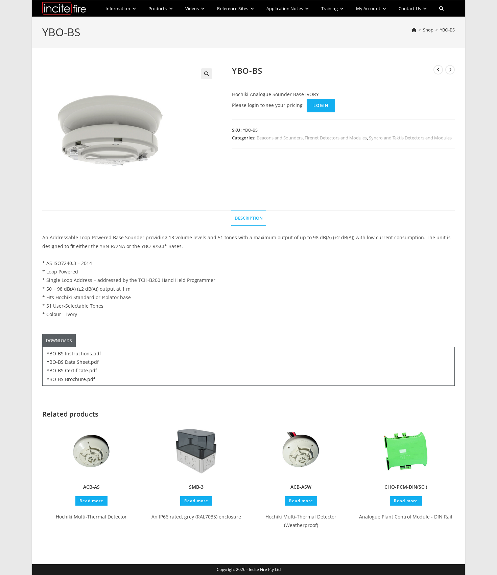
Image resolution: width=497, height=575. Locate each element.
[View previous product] (438, 69)
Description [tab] (249, 218)
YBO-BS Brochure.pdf (71, 379)
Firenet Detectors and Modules (336, 138)
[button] (206, 73)
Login (320, 105)
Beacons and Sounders (280, 138)
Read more (91, 501)
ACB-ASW (300, 487)
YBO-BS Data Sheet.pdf (73, 362)
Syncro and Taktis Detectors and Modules (410, 138)
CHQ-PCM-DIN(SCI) (405, 487)
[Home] (414, 30)
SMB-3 (196, 487)
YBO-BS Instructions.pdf (74, 353)
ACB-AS (91, 487)
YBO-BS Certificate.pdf (72, 370)
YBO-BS (447, 30)
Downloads (59, 341)
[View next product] (450, 69)
